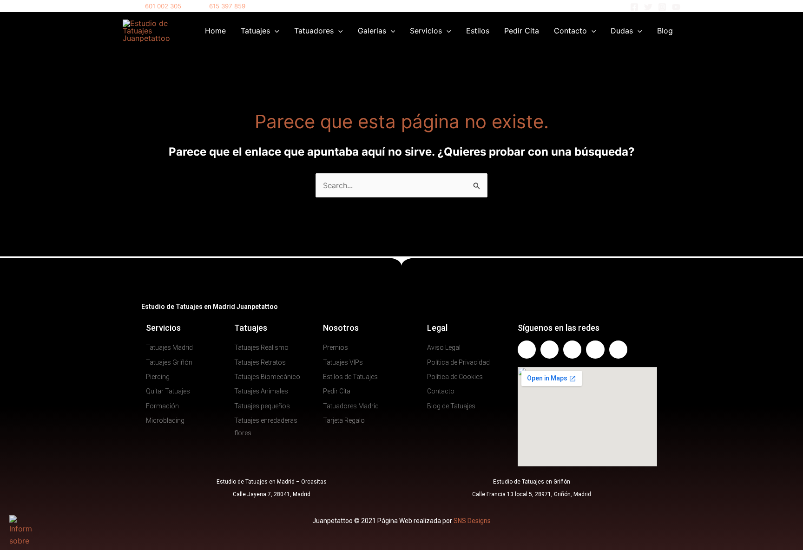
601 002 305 (163, 6)
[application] (274, 30)
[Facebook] (634, 7)
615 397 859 (227, 6)
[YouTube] (676, 7)
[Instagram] (662, 7)
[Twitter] (648, 7)
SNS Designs (472, 520)
